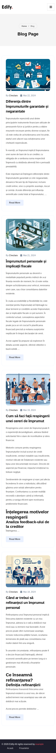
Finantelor (24, 748)
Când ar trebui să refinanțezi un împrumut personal (25, 603)
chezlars (13, 95)
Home (24, 26)
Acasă (10, 748)
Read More (14, 203)
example (39, 744)
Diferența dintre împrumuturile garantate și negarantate (27, 106)
